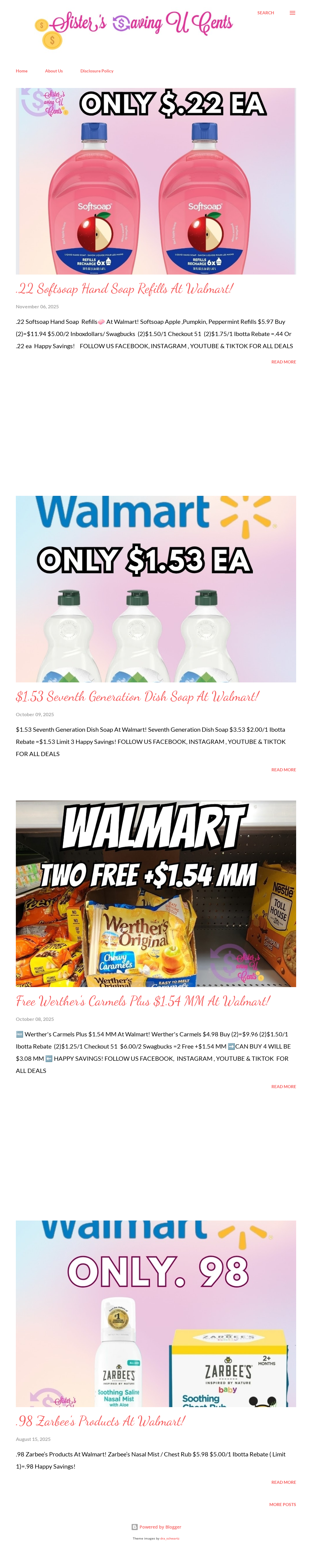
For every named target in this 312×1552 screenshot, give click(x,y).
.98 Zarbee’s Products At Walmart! (100, 1421)
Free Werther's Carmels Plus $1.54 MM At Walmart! (143, 1001)
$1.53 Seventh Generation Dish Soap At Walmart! (137, 696)
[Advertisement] (61, 431)
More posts (282, 1504)
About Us (54, 70)
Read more (283, 361)
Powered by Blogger (159, 1527)
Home (21, 70)
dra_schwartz (169, 1538)
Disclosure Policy (96, 70)
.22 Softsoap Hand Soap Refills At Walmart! (124, 288)
